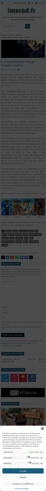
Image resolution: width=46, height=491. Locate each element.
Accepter (23, 471)
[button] (42, 428)
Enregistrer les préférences (23, 484)
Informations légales (22, 488)
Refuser (23, 477)
